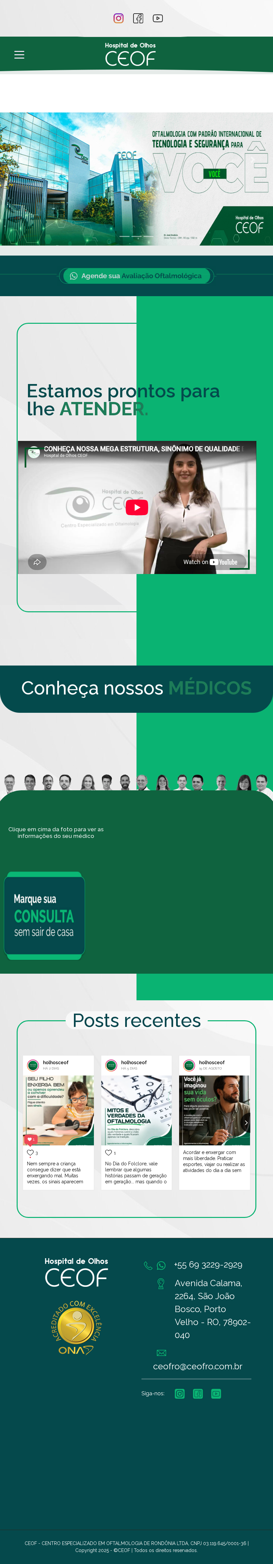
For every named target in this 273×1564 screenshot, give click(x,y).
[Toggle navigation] (19, 54)
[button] (20, 160)
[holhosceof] (33, 1065)
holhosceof (56, 1062)
